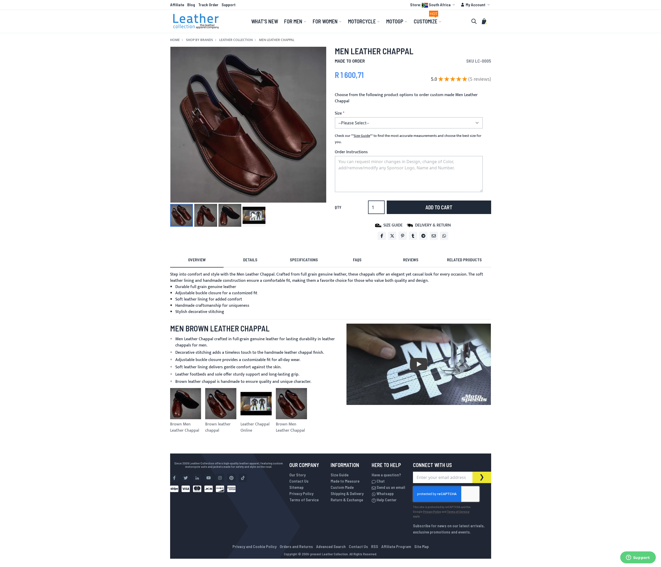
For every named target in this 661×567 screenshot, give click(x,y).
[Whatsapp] (444, 236)
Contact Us (299, 480)
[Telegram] (423, 236)
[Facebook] (382, 236)
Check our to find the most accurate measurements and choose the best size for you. (408, 139)
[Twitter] (392, 236)
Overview (197, 259)
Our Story (297, 474)
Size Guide (340, 474)
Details (250, 259)
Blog (191, 4)
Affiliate (177, 4)
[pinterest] (231, 478)
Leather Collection (236, 40)
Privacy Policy (301, 493)
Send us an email (390, 487)
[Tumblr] (413, 236)
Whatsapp (385, 493)
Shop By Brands (199, 40)
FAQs (357, 259)
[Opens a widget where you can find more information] (638, 557)
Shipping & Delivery (347, 493)
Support (229, 4)
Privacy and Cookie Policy (254, 546)
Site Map (421, 546)
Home (175, 40)
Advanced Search (331, 546)
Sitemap (296, 487)
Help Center (386, 499)
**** (362, 136)
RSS (374, 546)
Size (338, 113)
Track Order (208, 4)
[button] (433, 5)
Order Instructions (351, 152)
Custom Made (342, 487)
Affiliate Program (396, 546)
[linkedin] (197, 478)
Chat (380, 480)
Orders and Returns (296, 546)
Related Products (464, 259)
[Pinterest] (402, 236)
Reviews (410, 259)
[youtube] (208, 478)
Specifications (304, 259)
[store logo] (196, 21)
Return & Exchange (347, 499)
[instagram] (220, 478)
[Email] (434, 236)
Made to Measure (345, 480)
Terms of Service (304, 499)
